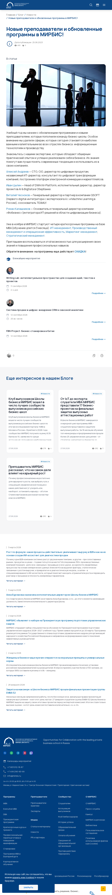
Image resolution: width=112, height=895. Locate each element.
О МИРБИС (91, 803)
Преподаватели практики (38, 804)
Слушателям (64, 803)
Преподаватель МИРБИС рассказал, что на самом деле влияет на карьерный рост (30, 470)
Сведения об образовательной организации (67, 843)
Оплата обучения (66, 835)
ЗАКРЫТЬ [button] (28, 887)
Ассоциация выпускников (64, 809)
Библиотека (91, 825)
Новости (35, 832)
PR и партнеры (38, 837)
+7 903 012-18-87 (15, 767)
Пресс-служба (93, 809)
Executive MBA (10, 809)
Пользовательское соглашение (95, 831)
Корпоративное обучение (10, 863)
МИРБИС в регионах (95, 820)
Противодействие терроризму (67, 852)
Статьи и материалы (40, 826)
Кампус (89, 814)
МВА (5, 803)
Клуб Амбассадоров (68, 816)
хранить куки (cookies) (23, 877)
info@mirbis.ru (14, 776)
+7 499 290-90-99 (15, 771)
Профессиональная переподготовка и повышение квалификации (12, 839)
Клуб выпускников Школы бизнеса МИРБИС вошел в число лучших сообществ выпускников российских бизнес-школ (27, 405)
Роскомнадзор (84, 876)
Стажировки (9, 848)
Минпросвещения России (62, 876)
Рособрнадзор (101, 876)
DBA (5, 814)
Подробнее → (99, 293)
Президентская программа (10, 820)
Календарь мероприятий (19, 761)
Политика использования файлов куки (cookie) (97, 841)
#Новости (45, 393)
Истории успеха (65, 822)
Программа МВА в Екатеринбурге (11, 855)
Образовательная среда (67, 828)
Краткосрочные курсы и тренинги (14, 828)
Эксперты (35, 811)
